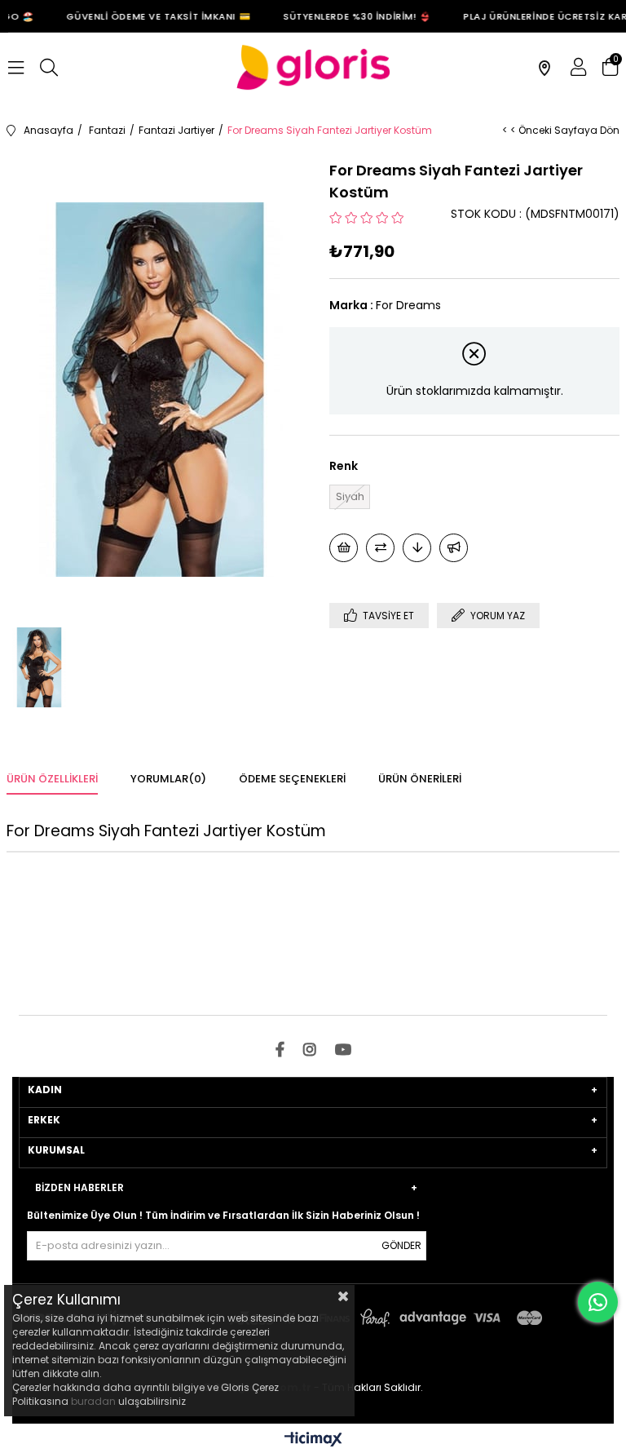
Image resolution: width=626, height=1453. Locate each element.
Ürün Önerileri (419, 778)
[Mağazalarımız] (544, 68)
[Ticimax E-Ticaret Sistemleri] (313, 1440)
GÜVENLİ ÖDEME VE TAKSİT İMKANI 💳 (153, 16)
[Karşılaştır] (380, 548)
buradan (93, 1401)
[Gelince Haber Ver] (453, 548)
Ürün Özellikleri (52, 778)
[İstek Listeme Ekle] (343, 548)
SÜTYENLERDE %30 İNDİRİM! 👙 (351, 16)
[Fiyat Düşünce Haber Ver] (417, 548)
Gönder (401, 1245)
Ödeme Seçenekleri (292, 778)
